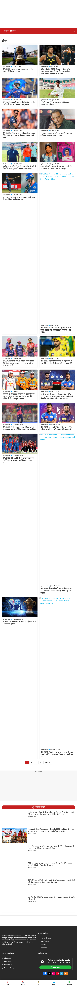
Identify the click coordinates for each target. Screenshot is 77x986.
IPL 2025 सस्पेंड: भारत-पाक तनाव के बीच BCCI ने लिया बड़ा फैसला (18, 70)
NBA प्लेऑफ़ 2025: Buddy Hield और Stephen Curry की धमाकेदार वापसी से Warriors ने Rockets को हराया (55, 71)
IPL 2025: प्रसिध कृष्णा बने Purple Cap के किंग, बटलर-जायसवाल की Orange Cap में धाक (19, 135)
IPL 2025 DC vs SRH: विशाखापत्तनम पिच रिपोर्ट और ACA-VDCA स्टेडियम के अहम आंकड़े (18, 460)
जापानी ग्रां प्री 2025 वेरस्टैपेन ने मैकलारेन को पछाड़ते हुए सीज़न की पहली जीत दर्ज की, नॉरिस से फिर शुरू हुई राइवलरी (18, 396)
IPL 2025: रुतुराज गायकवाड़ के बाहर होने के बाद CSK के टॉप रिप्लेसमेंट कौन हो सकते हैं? (56, 362)
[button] (67, 30)
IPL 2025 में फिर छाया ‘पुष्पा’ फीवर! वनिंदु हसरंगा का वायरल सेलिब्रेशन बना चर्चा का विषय (19, 428)
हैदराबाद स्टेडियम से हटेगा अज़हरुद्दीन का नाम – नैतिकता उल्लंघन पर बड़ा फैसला (57, 134)
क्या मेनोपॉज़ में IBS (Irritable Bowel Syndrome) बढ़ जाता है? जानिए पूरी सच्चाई (51, 898)
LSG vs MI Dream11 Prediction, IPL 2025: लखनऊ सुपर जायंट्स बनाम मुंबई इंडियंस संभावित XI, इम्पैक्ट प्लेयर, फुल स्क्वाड (57, 396)
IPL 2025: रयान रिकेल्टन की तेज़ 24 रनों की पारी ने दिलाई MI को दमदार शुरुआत (19, 103)
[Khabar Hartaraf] (8, 30)
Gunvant (7, 67)
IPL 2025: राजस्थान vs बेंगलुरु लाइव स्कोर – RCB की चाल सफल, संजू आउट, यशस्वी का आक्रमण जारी (19, 363)
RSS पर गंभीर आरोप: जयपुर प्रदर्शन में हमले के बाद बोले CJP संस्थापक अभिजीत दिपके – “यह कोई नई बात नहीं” (50, 864)
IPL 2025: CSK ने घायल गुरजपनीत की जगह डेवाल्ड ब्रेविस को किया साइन (19, 198)
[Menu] (73, 31)
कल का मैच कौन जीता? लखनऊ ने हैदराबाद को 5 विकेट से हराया (19, 623)
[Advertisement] (38, 14)
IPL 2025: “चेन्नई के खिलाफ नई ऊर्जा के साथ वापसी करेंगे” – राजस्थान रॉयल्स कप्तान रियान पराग (57, 754)
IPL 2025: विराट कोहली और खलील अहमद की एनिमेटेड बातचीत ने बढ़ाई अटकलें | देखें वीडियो (56, 590)
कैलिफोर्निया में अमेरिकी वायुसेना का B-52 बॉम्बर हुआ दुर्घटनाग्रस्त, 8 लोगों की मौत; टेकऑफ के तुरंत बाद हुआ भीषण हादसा (51, 881)
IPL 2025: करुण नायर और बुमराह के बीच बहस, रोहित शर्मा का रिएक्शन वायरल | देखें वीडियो (56, 330)
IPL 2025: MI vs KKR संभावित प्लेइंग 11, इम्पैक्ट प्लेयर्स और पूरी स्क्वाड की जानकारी (56, 428)
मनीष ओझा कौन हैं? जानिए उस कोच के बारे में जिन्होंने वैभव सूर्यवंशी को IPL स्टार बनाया (19, 167)
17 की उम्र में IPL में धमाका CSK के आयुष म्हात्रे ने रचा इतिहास (55, 103)
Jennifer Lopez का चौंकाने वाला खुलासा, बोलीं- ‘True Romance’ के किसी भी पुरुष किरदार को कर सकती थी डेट (51, 847)
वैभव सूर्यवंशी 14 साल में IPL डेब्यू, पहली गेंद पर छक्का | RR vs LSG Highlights (56, 167)
